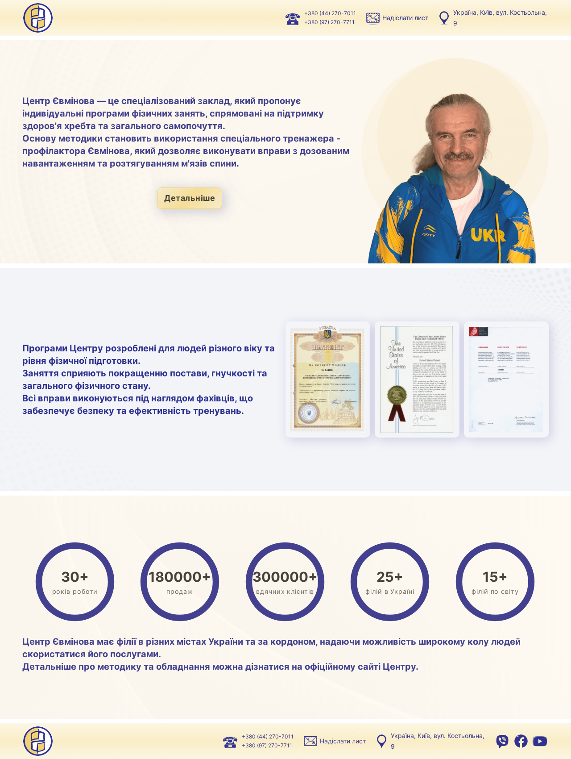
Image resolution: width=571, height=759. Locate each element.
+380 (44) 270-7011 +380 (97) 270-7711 (330, 17)
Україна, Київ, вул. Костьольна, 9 (500, 17)
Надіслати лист (405, 17)
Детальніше (189, 198)
